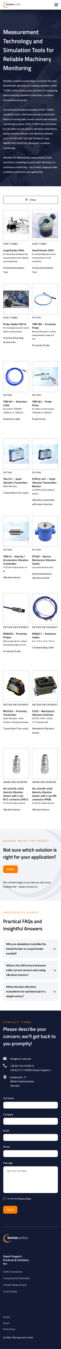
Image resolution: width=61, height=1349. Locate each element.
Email (6, 1130)
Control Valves (10, 1291)
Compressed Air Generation (16, 1278)
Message (8, 1162)
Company (8, 1114)
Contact (10, 869)
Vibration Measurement (14, 1285)
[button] (56, 5)
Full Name (8, 1098)
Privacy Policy (24, 1198)
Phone (6, 1146)
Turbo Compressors (12, 1271)
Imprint (6, 1323)
